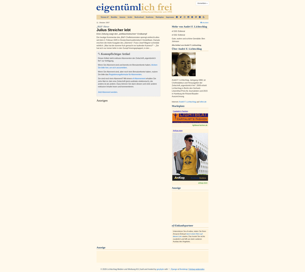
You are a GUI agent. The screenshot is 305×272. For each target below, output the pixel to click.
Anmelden (202, 3)
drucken (205, 23)
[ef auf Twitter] (180, 17)
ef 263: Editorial (178, 31)
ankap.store (202, 183)
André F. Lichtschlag (190, 48)
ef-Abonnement (138, 78)
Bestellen (114, 17)
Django (174, 269)
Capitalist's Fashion (180, 111)
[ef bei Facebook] (176, 17)
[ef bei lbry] (199, 17)
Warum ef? (105, 17)
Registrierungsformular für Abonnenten (125, 74)
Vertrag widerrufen (196, 269)
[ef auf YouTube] (188, 17)
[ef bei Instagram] (184, 17)
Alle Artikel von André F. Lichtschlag (186, 45)
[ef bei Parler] (196, 17)
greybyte (160, 269)
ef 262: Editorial (178, 35)
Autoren (122, 17)
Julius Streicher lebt (114, 28)
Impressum (170, 17)
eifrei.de (203, 102)
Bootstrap (183, 269)
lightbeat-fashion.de (199, 125)
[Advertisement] (128, 125)
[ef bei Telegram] (192, 17)
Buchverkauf (139, 17)
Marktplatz (160, 17)
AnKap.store (178, 131)
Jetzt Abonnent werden (107, 92)
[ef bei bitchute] (203, 17)
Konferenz (149, 17)
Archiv (129, 17)
